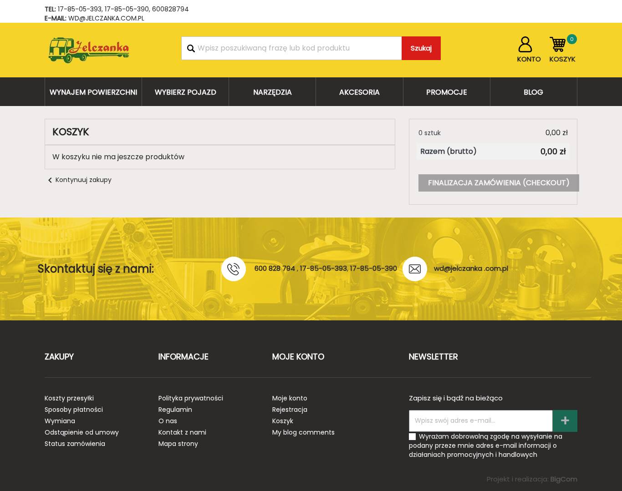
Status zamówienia (75, 443)
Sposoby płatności (74, 409)
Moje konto (289, 398)
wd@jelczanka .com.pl (471, 268)
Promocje (446, 92)
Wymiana (60, 420)
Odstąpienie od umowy (82, 432)
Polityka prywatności (190, 398)
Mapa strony (178, 443)
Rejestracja (289, 409)
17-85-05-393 (80, 9)
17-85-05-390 (127, 9)
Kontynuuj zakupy (78, 179)
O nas (167, 420)
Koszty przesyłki (69, 398)
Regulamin (175, 409)
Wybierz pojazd (185, 92)
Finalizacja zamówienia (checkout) (499, 182)
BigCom (564, 479)
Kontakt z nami (182, 432)
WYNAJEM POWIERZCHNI (93, 92)
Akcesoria (359, 92)
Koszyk (282, 420)
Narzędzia (272, 92)
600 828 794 (275, 268)
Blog (533, 92)
